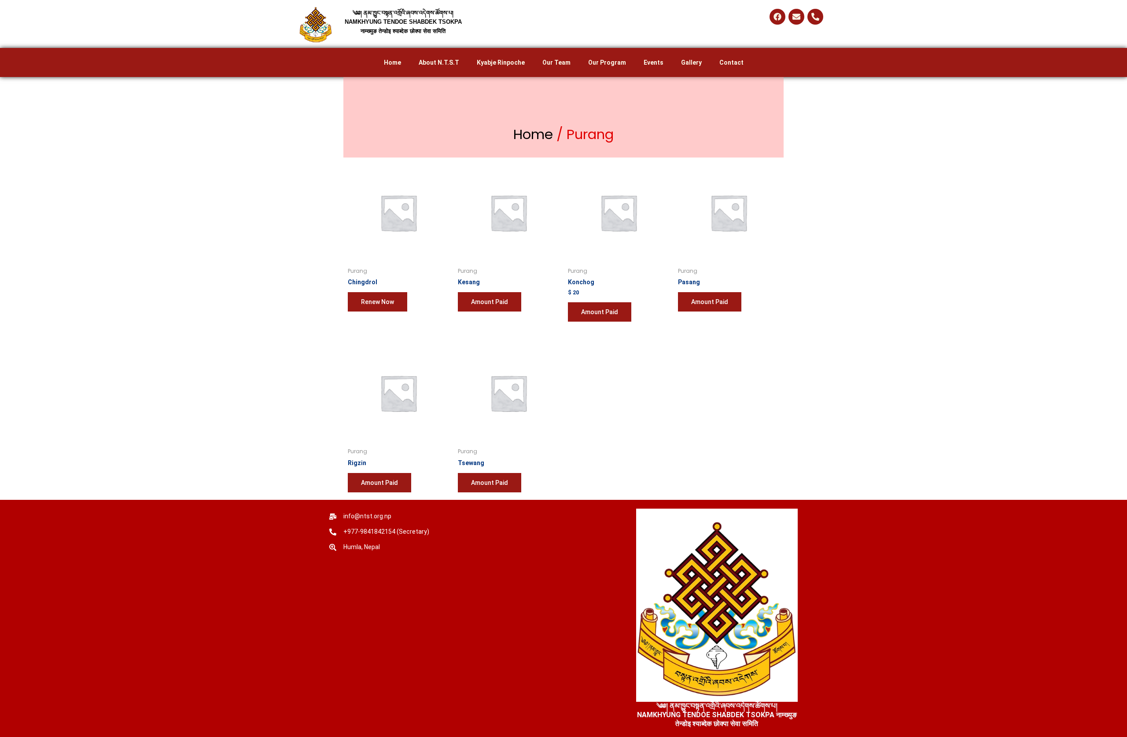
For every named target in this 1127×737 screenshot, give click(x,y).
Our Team (556, 62)
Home (392, 62)
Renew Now (377, 301)
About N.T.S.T (439, 62)
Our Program (607, 62)
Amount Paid (489, 301)
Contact (731, 62)
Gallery (691, 62)
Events (653, 62)
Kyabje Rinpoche (501, 62)
